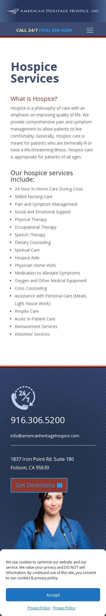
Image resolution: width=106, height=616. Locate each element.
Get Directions (35, 485)
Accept (53, 595)
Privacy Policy (39, 607)
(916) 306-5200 (55, 30)
